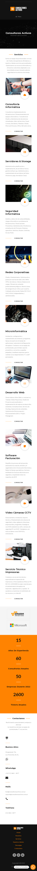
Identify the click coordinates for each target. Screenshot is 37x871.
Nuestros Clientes (18, 842)
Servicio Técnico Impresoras (15, 571)
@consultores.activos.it (18, 855)
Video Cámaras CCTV (18, 512)
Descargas (18, 845)
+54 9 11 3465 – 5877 (12, 773)
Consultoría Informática (12, 105)
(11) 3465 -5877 (10, 813)
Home (18, 832)
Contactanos (18, 848)
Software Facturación (12, 457)
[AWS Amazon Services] (17, 616)
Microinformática (16, 331)
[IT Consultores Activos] (18, 9)
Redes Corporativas (17, 272)
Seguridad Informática (12, 212)
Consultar (18, 131)
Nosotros (18, 835)
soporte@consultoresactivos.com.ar (16, 794)
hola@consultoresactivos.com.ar (15, 792)
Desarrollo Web (14, 392)
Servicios (18, 839)
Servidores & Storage (18, 161)
